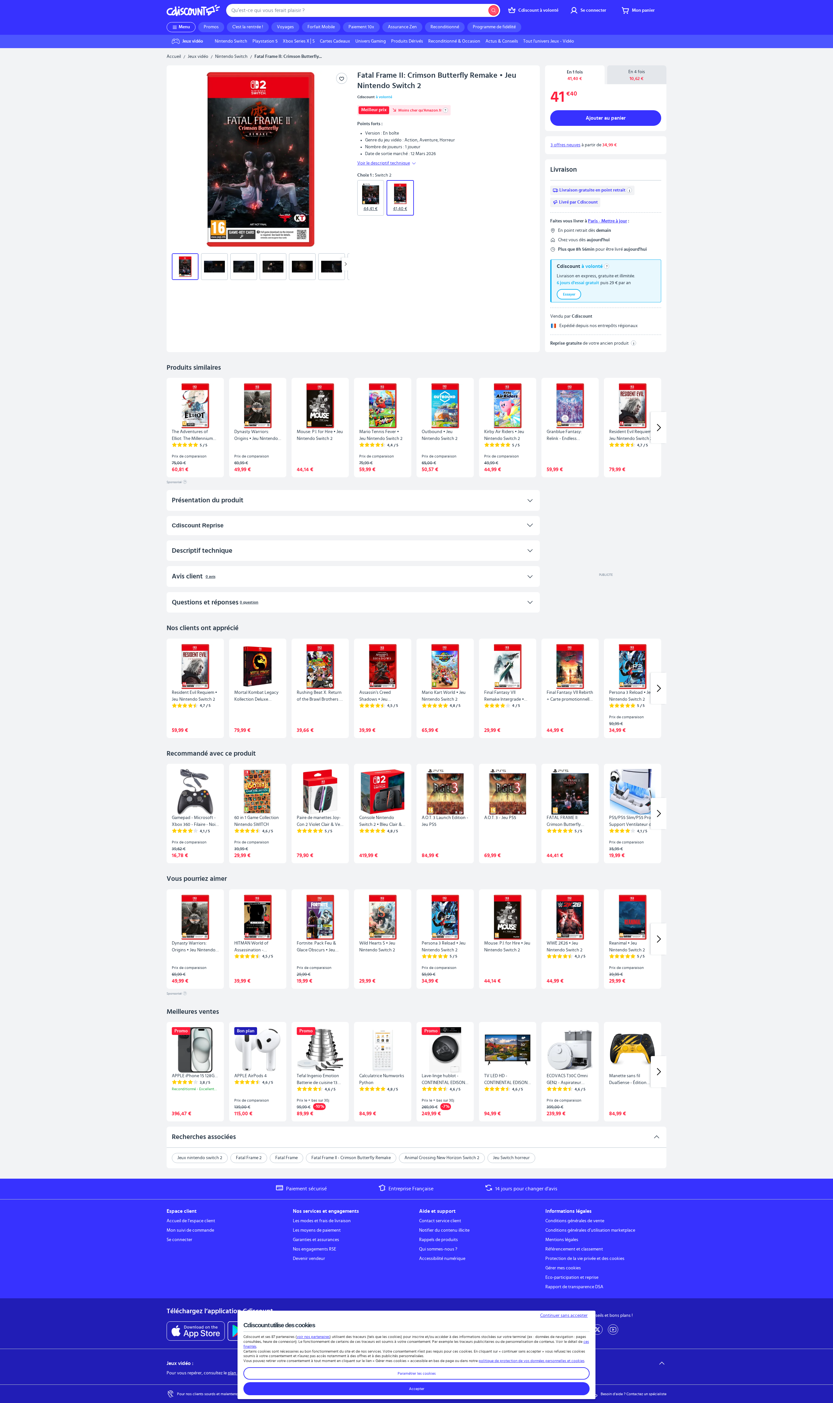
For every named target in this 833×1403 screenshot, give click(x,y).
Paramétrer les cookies (417, 1373)
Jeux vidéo (198, 56)
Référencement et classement (574, 1249)
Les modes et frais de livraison (322, 1221)
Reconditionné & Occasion (454, 41)
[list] (394, 41)
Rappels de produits (438, 1240)
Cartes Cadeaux (335, 41)
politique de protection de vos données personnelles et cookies (531, 1361)
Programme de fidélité (494, 27)
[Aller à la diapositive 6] (331, 266)
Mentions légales (561, 1240)
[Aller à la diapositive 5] (302, 266)
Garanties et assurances (316, 1240)
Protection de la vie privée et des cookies (584, 1258)
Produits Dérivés (407, 41)
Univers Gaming (370, 41)
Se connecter (179, 1240)
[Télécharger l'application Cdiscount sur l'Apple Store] (196, 1331)
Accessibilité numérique (442, 1258)
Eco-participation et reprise (571, 1277)
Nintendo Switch (231, 41)
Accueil (174, 56)
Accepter (416, 1389)
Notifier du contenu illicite (444, 1230)
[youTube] (613, 1329)
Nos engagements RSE (314, 1249)
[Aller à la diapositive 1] (185, 266)
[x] (597, 1329)
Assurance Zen (402, 27)
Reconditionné (444, 27)
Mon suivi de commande (190, 1230)
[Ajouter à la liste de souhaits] (341, 78)
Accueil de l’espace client (191, 1221)
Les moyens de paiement (317, 1230)
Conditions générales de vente (574, 1221)
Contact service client (440, 1221)
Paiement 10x (361, 27)
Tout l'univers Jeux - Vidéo (548, 41)
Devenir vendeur (309, 1258)
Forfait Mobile (321, 27)
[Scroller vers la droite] (345, 264)
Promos (211, 27)
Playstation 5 (265, 41)
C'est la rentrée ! (247, 27)
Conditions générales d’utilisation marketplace (590, 1230)
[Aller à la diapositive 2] (214, 266)
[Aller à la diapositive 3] (243, 266)
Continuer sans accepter (564, 1315)
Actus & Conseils (501, 41)
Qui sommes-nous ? (438, 1249)
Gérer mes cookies (563, 1268)
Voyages (285, 27)
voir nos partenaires (313, 1337)
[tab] (575, 75)
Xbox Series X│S (299, 41)
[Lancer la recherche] (493, 10)
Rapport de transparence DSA (574, 1287)
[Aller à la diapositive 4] (273, 266)
